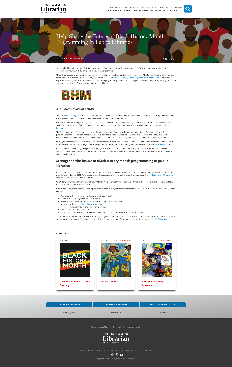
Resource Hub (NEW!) (136, 7)
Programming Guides (166, 7)
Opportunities (133, 350)
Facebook (112, 354)
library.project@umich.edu (163, 175)
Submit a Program (116, 305)
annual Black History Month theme (89, 204)
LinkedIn (121, 354)
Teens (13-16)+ (165, 240)
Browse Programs (69, 305)
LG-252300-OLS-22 (161, 144)
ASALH (86, 209)
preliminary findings (68, 115)
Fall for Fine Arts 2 (110, 281)
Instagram (117, 354)
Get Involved (179, 7)
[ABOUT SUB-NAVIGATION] (182, 10)
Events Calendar (151, 7)
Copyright (100, 359)
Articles (148, 350)
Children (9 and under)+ (120, 240)
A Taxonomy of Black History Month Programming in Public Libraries (132, 77)
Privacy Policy (132, 359)
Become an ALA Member (118, 7)
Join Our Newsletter (163, 305)
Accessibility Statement (115, 359)
